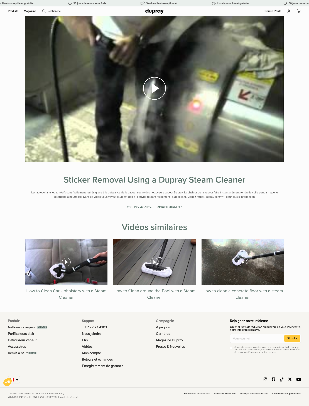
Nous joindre (91, 333)
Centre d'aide (272, 11)
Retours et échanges (97, 359)
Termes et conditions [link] (225, 393)
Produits (13, 11)
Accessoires (17, 346)
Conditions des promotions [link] (286, 393)
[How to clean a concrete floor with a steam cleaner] (243, 262)
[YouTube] (298, 379)
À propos (163, 327)
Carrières (163, 333)
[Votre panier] (299, 11)
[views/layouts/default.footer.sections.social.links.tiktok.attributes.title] (281, 379)
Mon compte (91, 353)
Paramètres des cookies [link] (197, 393)
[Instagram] (265, 379)
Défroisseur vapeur (22, 340)
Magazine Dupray (169, 340)
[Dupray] (154, 11)
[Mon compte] (289, 11)
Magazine (30, 11)
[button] (51, 11)
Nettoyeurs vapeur (22, 327)
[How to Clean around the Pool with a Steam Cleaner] (154, 262)
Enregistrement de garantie (103, 366)
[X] (290, 379)
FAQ (85, 340)
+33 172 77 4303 (94, 327)
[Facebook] (273, 379)
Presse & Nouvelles (170, 346)
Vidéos (87, 346)
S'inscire (292, 338)
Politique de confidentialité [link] (254, 393)
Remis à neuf (17, 353)
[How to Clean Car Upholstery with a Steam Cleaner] (66, 262)
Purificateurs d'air (21, 333)
